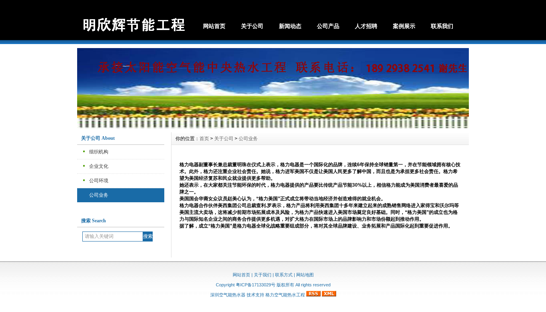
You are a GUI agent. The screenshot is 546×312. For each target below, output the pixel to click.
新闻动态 (290, 26)
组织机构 (98, 152)
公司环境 (98, 180)
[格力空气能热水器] (273, 126)
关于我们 (262, 274)
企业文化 (98, 166)
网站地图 (305, 274)
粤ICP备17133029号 (255, 284)
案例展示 (404, 26)
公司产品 (328, 26)
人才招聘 (366, 26)
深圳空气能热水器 (227, 294)
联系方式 (284, 274)
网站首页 (214, 26)
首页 (204, 138)
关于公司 (252, 26)
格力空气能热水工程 (285, 294)
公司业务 (98, 195)
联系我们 (442, 26)
